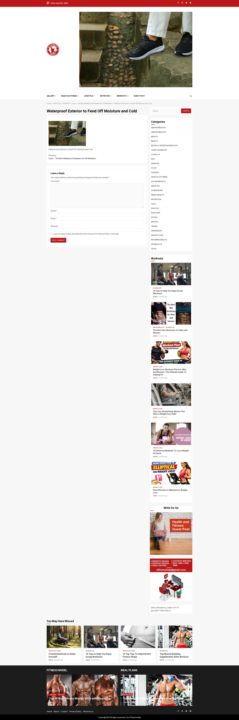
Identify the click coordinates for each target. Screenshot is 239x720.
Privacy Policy (75, 711)
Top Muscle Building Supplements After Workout (175, 637)
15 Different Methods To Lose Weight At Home (171, 434)
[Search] (190, 96)
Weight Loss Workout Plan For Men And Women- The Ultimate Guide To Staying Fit (171, 352)
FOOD (153, 168)
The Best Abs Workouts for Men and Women (171, 313)
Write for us (88, 711)
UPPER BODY (156, 231)
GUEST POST (139, 96)
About (56, 711)
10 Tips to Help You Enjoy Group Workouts (171, 274)
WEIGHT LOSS (157, 235)
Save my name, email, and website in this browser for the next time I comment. (86, 233)
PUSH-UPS (155, 213)
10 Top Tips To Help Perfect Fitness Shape (138, 637)
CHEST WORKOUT (159, 150)
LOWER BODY (157, 190)
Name (54, 210)
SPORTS (154, 222)
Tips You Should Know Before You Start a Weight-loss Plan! (171, 394)
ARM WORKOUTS (158, 132)
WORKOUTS (122, 96)
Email (54, 218)
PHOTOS (155, 208)
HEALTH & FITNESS (69, 96)
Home (49, 711)
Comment (55, 181)
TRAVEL (154, 226)
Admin (155, 297)
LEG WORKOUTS (158, 181)
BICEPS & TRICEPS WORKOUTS (164, 145)
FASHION (155, 163)
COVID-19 (155, 154)
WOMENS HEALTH (159, 240)
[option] (82, 691)
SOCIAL (154, 217)
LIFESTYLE (88, 96)
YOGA (153, 249)
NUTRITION (105, 96)
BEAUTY (154, 136)
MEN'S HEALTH (157, 195)
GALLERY (50, 96)
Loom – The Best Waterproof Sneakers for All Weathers (72, 156)
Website (54, 226)
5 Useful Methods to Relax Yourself (64, 637)
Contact (64, 711)
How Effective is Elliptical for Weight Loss (171, 473)
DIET (153, 159)
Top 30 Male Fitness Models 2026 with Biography (79, 698)
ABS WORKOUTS (158, 127)
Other (153, 204)
